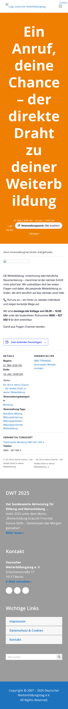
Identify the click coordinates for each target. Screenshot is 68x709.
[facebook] (9, 590)
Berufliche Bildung (12, 413)
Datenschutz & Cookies (26, 630)
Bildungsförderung (12, 417)
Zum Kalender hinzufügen (26, 342)
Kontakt (15, 640)
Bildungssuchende (12, 424)
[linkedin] (17, 590)
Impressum (17, 621)
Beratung (8, 404)
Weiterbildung (10, 428)
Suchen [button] (63, 2)
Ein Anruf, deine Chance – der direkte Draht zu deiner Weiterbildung (16, 388)
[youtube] (25, 590)
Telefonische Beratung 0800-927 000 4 (23, 442)
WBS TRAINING (42, 360)
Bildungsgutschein (12, 420)
